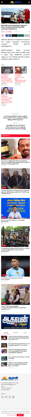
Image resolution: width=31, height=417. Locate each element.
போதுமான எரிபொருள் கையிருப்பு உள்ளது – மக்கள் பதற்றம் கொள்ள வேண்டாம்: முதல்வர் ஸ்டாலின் (7, 98)
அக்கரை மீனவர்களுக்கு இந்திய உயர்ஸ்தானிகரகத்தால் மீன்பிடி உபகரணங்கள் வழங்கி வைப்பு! (13, 307)
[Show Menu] (2, 2)
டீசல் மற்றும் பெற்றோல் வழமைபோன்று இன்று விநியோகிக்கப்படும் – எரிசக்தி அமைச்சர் (21, 78)
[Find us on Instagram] (9, 397)
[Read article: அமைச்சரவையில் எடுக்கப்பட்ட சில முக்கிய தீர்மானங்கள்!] (15, 208)
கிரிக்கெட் (4, 275)
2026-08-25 (4, 165)
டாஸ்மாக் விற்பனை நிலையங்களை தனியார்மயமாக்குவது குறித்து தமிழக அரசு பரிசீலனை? (18, 338)
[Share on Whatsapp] (21, 35)
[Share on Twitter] (15, 35)
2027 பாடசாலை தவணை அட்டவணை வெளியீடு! (19, 357)
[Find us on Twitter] (6, 397)
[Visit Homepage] (15, 2)
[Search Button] (29, 2)
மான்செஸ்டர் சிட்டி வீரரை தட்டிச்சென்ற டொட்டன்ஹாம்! (12, 278)
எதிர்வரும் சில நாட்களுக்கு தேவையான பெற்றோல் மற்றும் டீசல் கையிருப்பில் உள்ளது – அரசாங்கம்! (7, 78)
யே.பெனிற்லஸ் (8, 31)
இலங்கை (6, 6)
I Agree (20, 415)
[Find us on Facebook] (2, 397)
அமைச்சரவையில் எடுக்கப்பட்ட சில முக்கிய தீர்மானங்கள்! (13, 221)
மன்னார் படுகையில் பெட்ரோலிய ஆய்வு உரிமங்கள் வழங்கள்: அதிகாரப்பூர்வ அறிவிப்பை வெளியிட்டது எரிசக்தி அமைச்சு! (15, 192)
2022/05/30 (16, 31)
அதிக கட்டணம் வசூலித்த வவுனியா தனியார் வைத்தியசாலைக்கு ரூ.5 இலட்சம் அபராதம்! (18, 364)
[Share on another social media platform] (27, 35)
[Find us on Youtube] (13, 397)
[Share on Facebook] (8, 35)
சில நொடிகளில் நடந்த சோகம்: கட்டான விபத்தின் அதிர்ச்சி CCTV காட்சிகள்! (19, 344)
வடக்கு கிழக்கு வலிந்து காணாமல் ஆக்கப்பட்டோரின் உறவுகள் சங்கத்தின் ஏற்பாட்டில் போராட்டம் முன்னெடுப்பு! (15, 250)
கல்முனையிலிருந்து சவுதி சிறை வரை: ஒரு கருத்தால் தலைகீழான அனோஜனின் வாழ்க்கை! (17, 351)
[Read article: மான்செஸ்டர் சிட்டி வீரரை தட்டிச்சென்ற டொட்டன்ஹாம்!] (15, 266)
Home (2, 6)
